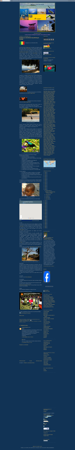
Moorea (45, 130)
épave (49, 112)
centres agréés (21, 229)
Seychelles (45, 145)
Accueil (30, 360)
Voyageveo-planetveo (25, 327)
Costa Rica (47, 106)
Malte (51, 126)
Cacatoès (45, 99)
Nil (48, 131)
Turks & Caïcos (48, 150)
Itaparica (53, 117)
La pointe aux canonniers (48, 123)
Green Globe (35, 53)
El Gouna (49, 111)
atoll (46, 94)
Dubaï (53, 110)
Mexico (49, 129)
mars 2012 (47, 197)
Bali (50, 95)
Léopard (51, 124)
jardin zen (49, 118)
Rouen (50, 142)
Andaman (48, 92)
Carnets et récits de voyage (48, 415)
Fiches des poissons (47, 322)
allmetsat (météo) (46, 354)
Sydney (45, 148)
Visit (46, 290)
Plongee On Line (46, 331)
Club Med (39, 321)
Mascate (48, 127)
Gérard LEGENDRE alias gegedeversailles (49, 238)
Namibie (51, 130)
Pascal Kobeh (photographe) (48, 328)
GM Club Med (46, 344)
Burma (53, 98)
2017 (45, 182)
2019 (45, 179)
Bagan (45, 95)
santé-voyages (46, 363)
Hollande (45, 115)
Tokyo (51, 149)
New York (50, 131)
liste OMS (21, 226)
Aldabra (54, 91)
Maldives (45, 126)
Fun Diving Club (46, 323)
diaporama (47, 110)
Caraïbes (47, 101)
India (46, 116)
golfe (51, 113)
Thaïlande (45, 149)
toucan (45, 150)
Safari (52, 142)
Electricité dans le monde (48, 359)
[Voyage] (45, 423)
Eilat (47, 111)
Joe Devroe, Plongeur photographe (49, 300)
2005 (45, 209)
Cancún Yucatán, (49, 100)
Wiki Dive (45, 337)
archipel (50, 93)
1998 (45, 219)
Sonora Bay (45, 146)
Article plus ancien (39, 360)
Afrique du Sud (50, 91)
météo (47, 129)
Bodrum (53, 96)
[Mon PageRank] (46, 440)
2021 (45, 176)
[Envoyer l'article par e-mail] (31, 320)
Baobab (52, 95)
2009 (45, 203)
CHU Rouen (45, 356)
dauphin (52, 107)
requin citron (48, 141)
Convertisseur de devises (48, 358)
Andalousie (45, 92)
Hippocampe (53, 115)
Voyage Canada (46, 435)
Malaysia (48, 126)
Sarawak (45, 144)
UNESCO (45, 348)
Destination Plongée (47, 317)
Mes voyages (37, 4)
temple (53, 148)
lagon (47, 122)
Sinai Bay (49, 145)
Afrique (26, 321)
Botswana (47, 98)
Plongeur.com (46, 332)
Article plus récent (22, 360)
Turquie (53, 150)
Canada (45, 100)
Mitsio (52, 129)
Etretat (54, 112)
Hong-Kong (48, 115)
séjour (48, 144)
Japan (44, 118)
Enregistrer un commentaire (23, 344)
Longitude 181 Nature (47, 326)
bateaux (45, 96)
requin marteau (53, 141)
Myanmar (47, 130)
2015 (45, 185)
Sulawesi (47, 147)
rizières (45, 142)
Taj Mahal (50, 148)
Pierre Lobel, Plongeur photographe (49, 304)
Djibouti (51, 110)
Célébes (51, 101)
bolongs (27, 47)
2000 (45, 216)
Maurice (51, 127)
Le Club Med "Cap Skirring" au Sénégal (27, 220)
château (54, 101)
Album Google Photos (31, 93)
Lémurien (48, 124)
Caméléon (48, 99)
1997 (45, 220)
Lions (54, 124)
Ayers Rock (52, 94)
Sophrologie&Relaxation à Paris (49, 306)
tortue (53, 149)
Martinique (45, 127)
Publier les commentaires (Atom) (29, 362)
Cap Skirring (29, 48)
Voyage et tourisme (47, 414)
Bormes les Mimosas (50, 97)
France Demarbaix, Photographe (49, 298)
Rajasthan (49, 140)
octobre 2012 (48, 194)
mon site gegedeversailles (48, 303)
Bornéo (45, 98)
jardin (47, 118)
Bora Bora (45, 97)
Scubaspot (45, 336)
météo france (46, 362)
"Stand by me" (46, 59)
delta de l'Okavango (50, 108)
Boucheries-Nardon (47, 295)
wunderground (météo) (47, 364)
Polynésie (48, 139)
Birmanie (50, 96)
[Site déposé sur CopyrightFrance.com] (47, 48)
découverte (45, 108)
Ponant (45, 369)
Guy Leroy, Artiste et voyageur (48, 299)
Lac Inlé (45, 122)
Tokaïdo (48, 149)
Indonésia (52, 116)
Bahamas (47, 95)
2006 (45, 207)
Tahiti (47, 148)
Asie (44, 94)
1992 (45, 226)
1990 (45, 227)
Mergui (52, 128)
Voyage (45, 424)
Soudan (53, 146)
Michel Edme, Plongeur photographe (49, 301)
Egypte (45, 111)
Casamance (36, 321)
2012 (24, 321)
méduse (45, 128)
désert (45, 109)
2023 (45, 173)
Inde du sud (49, 116)
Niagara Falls (46, 131)
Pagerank (45, 345)
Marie (23, 339)
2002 (45, 213)
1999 (45, 217)
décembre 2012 (48, 190)
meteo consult (46, 361)
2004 (45, 210)
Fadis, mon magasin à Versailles (49, 318)
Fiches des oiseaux (47, 321)
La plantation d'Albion (52, 122)
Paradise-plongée (46, 327)
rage (21, 242)
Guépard (52, 114)
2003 (45, 212)
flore (46, 113)
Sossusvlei (49, 146)
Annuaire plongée (46, 311)
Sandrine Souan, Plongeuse (48, 305)
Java (52, 118)
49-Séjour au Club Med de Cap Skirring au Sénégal (29, 38)
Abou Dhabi (45, 91)
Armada (53, 93)
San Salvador (52, 143)
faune (44, 113)
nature (54, 130)
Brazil (51, 98)
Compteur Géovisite (47, 343)
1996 (45, 222)
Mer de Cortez (49, 128)
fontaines (49, 113)
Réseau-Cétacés (46, 333)
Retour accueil (21, 315)
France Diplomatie (38, 246)
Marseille (53, 126)
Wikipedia (45, 349)
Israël (49, 117)
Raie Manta (45, 140)
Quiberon (51, 139)
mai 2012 (47, 196)
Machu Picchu (46, 125)
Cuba (49, 107)
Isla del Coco (46, 117)
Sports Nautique (46, 421)
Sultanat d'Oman (51, 147)
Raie (54, 139)
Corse (44, 106)
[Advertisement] (27, 353)
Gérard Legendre (46, 270)
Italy (51, 117)
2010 (45, 202)
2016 (45, 183)
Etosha (51, 112)
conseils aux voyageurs (47, 357)
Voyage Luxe (46, 432)
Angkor (52, 92)
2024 (45, 172)
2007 (45, 206)
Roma (47, 142)
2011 (45, 200)
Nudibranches (46, 133)
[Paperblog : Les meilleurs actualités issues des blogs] (46, 429)
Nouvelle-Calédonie (48, 132)
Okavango (51, 134)
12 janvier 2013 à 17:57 (27, 342)
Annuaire (45, 411)
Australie (48, 94)
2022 (45, 175)
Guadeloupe (48, 114)
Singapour (52, 145)
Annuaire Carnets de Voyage (48, 434)
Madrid (54, 125)
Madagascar (50, 125)
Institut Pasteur (31, 246)
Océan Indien (50, 133)
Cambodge (52, 99)
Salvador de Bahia (46, 143)
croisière (47, 107)
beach (47, 96)
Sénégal (50, 144)
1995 (45, 223)
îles (44, 116)
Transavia (29, 75)
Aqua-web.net (46, 312)
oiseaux (48, 134)
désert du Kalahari (49, 109)
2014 (45, 186)
